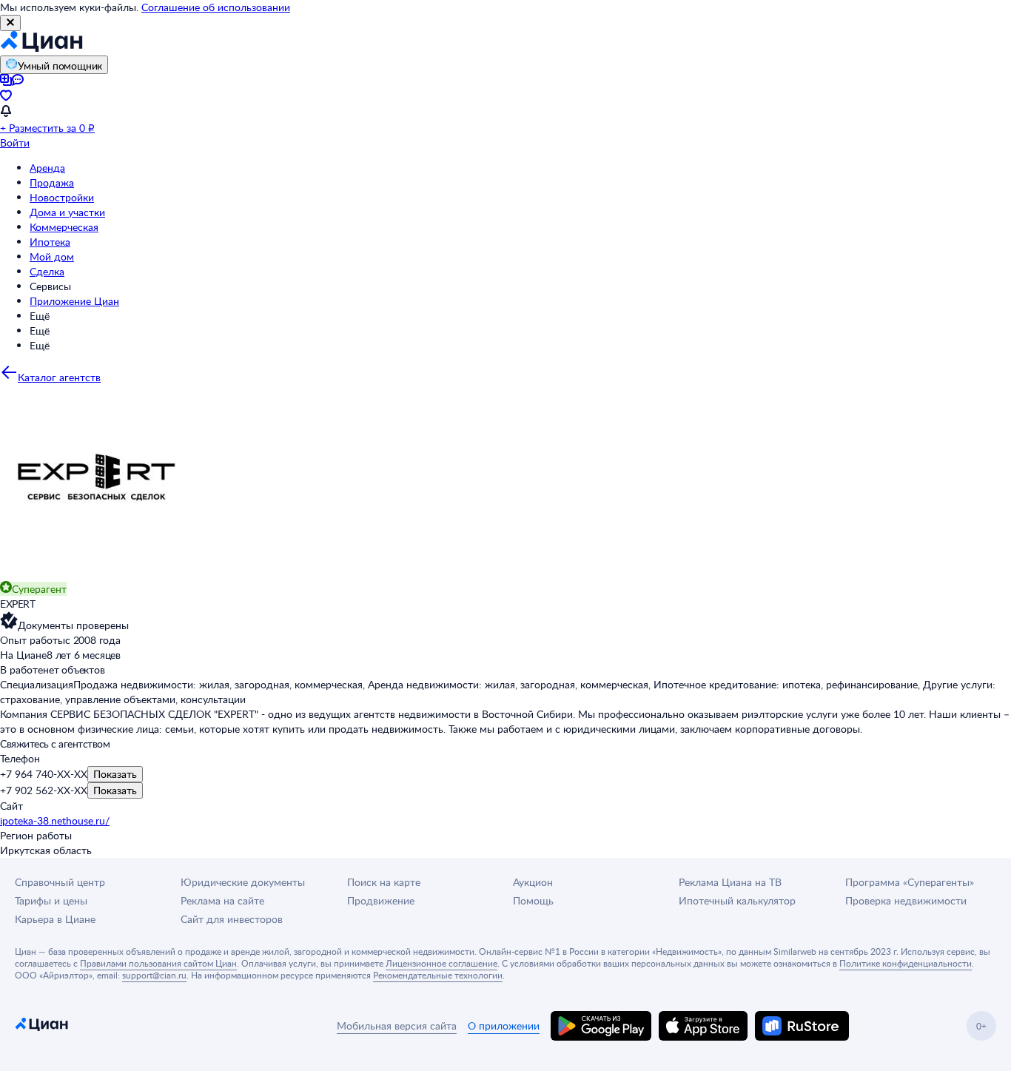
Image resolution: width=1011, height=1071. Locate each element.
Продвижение (380, 900)
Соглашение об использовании (215, 7)
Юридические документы (243, 882)
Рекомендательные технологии (438, 975)
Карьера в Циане (55, 919)
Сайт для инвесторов (232, 919)
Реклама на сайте (222, 900)
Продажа (52, 182)
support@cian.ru (154, 975)
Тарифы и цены (51, 900)
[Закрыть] (10, 23)
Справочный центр (60, 882)
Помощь (533, 900)
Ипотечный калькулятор (737, 900)
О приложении (504, 1025)
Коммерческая (64, 227)
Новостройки (62, 197)
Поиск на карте (383, 882)
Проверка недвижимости (906, 900)
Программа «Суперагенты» (909, 882)
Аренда (47, 168)
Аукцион (533, 882)
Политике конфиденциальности (905, 963)
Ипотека (50, 242)
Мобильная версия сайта (397, 1025)
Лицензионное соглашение (441, 963)
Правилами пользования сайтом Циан (158, 963)
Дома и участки (67, 212)
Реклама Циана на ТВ (730, 882)
